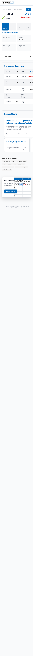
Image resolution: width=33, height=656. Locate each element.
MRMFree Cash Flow (19, 164)
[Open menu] (29, 2)
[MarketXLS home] (8, 3)
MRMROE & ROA (7, 170)
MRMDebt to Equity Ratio (22, 167)
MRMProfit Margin (7, 164)
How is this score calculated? (11, 32)
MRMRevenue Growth (8, 167)
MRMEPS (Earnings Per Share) (19, 161)
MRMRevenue (6, 161)
